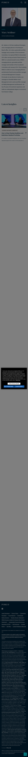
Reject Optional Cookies (8, 386)
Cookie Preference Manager (14, 383)
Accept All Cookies (19, 386)
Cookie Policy (18, 380)
